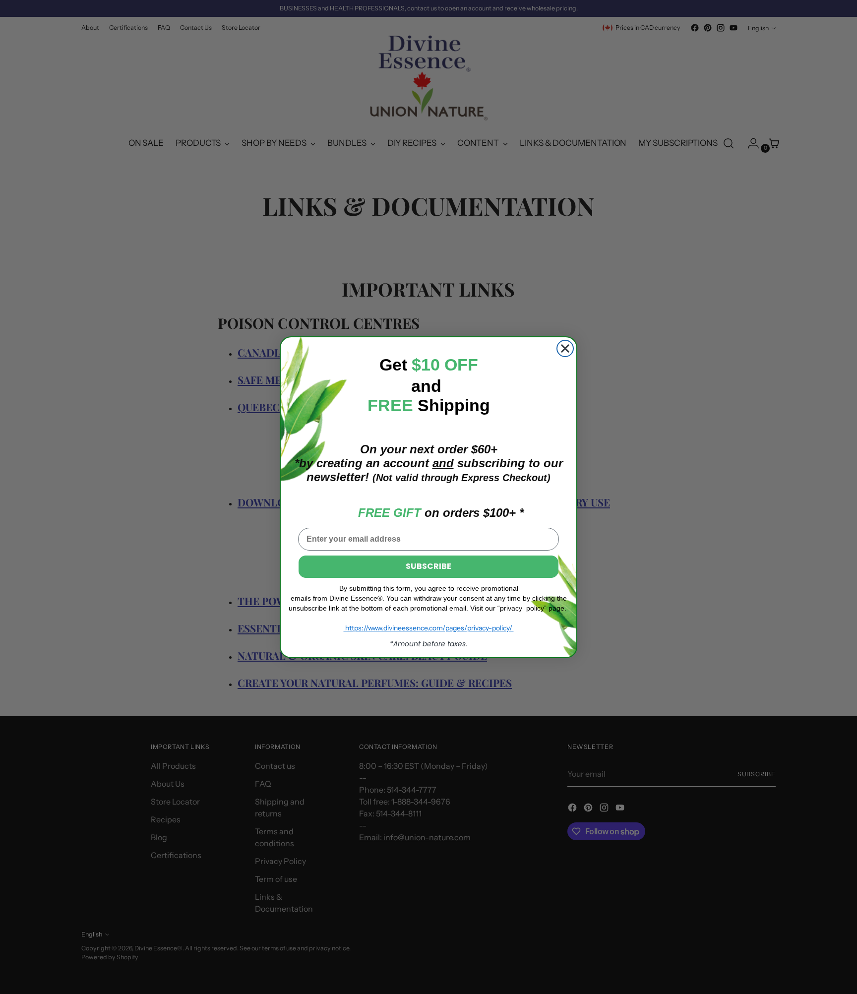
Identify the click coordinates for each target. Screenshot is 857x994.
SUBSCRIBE (428, 566)
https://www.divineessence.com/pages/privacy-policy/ (429, 627)
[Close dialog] (565, 348)
